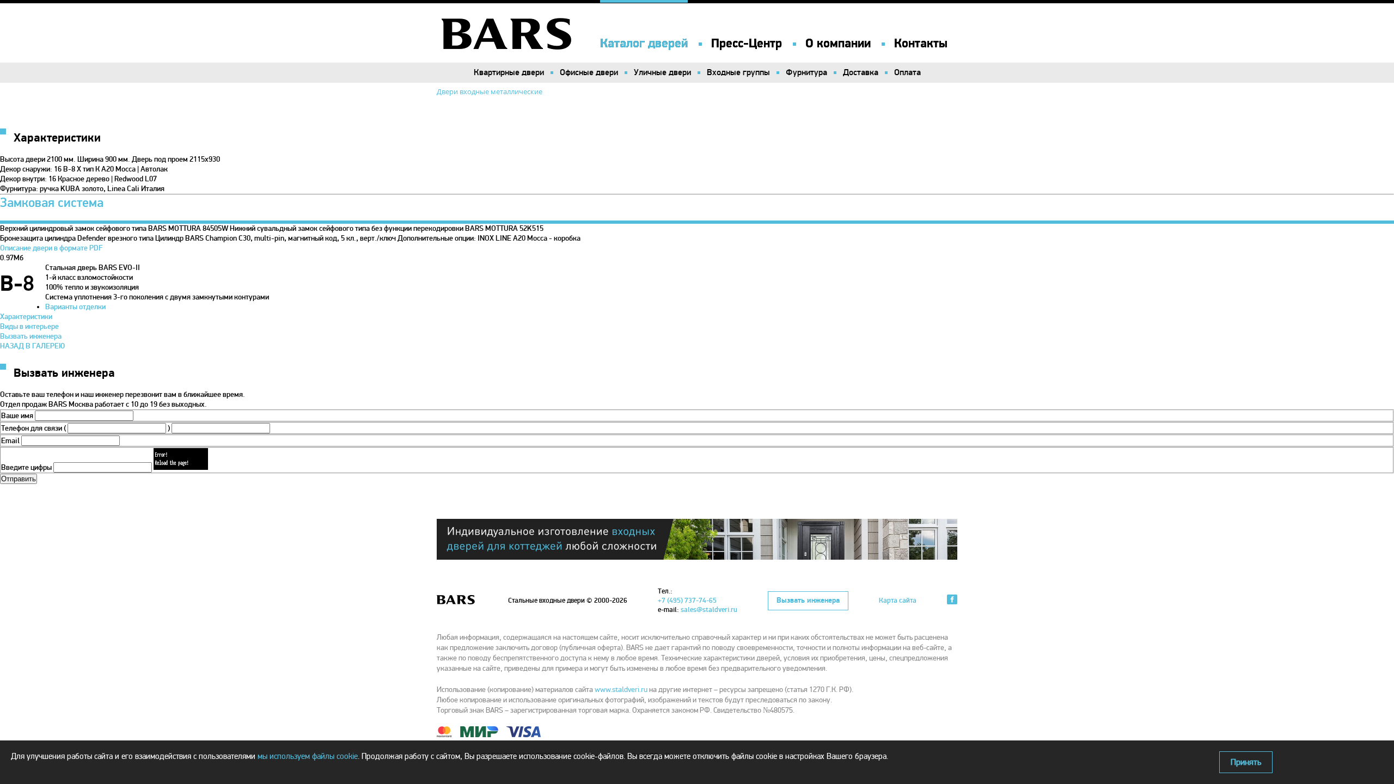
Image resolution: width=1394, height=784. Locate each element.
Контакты (920, 43)
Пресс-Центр (746, 43)
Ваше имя (17, 415)
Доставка (860, 72)
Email (10, 440)
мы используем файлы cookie (308, 756)
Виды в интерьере (29, 326)
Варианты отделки (75, 306)
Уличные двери (662, 72)
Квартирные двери (509, 72)
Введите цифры (26, 467)
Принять (1246, 762)
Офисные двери (589, 72)
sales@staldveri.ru (709, 609)
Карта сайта (897, 600)
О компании (838, 43)
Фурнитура (806, 72)
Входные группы (738, 72)
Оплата (907, 72)
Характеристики (26, 316)
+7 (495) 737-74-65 (687, 600)
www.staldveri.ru (621, 689)
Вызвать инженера (31, 336)
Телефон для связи (31, 428)
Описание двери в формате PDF (51, 248)
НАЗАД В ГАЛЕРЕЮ (32, 346)
